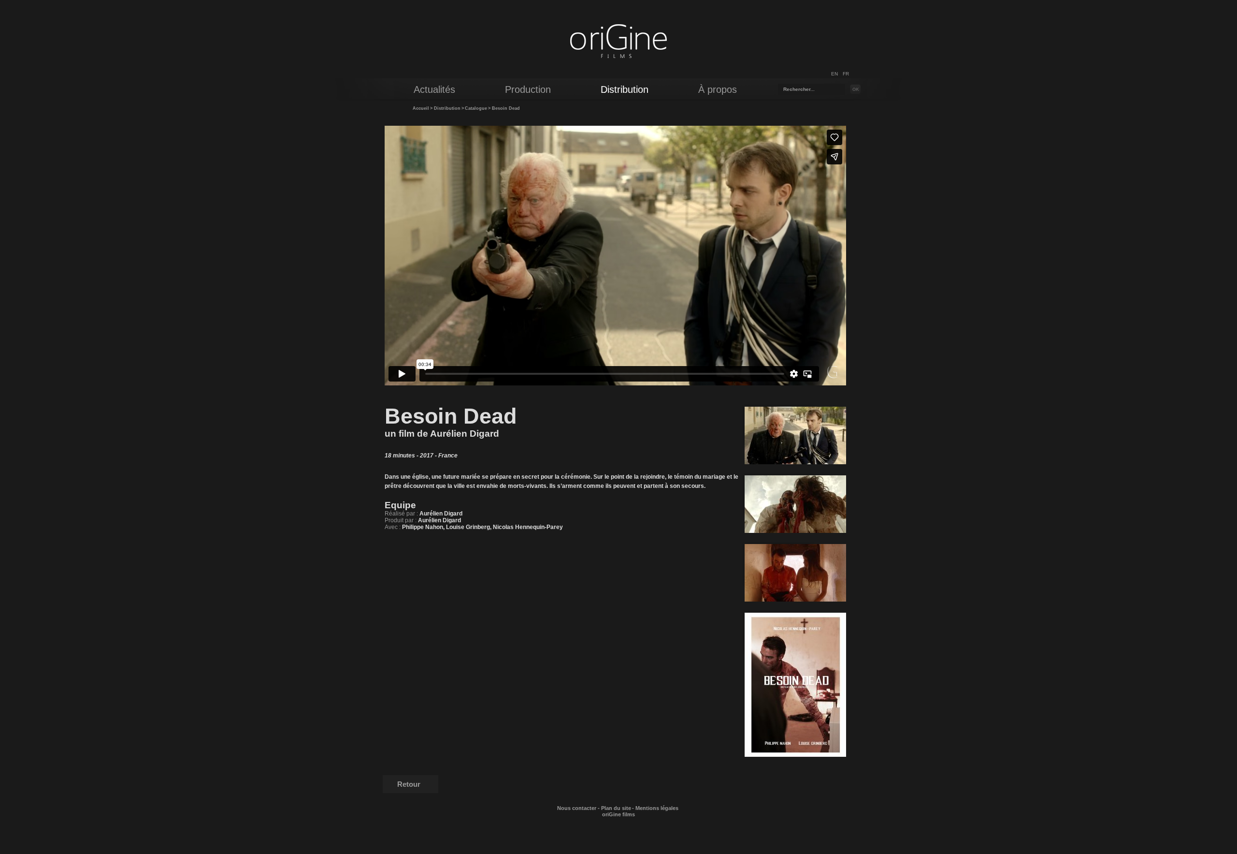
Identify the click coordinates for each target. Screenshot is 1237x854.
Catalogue (476, 108)
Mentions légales (656, 808)
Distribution (447, 108)
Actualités (434, 89)
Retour (408, 784)
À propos (717, 89)
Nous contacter (576, 808)
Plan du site (616, 808)
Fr (846, 73)
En (834, 73)
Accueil (421, 108)
